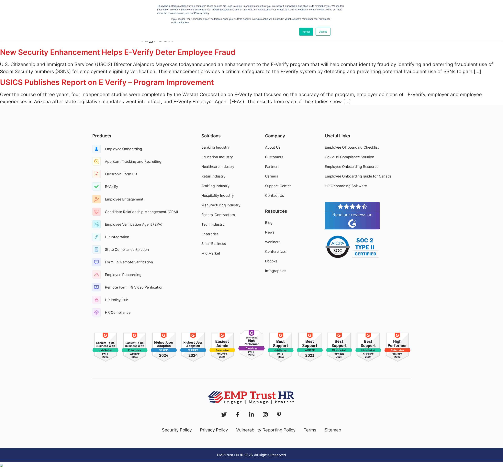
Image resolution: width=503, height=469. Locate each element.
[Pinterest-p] (279, 414)
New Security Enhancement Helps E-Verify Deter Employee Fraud (117, 52)
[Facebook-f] (237, 414)
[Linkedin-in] (251, 414)
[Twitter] (224, 414)
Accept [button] (306, 31)
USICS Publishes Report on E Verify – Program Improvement (107, 82)
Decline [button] (323, 31)
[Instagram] (265, 414)
